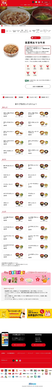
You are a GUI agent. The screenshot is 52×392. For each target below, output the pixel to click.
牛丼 (3, 31)
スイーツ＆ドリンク (45, 31)
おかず (41, 31)
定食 (30, 31)
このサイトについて (21, 353)
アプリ (32, 4)
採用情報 (47, 4)
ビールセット (49, 31)
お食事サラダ (34, 31)
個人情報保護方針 (11, 353)
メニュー (22, 4)
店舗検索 (25, 4)
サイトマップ (30, 353)
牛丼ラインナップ (15, 25)
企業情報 (3, 353)
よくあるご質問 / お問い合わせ (38, 4)
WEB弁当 (28, 4)
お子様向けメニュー (37, 31)
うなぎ (7, 31)
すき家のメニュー (7, 25)
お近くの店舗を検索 (38, 86)
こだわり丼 (18, 31)
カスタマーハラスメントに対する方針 (43, 353)
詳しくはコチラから (18, 345)
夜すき (26, 31)
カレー (10, 31)
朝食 (22, 31)
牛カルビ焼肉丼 (14, 31)
